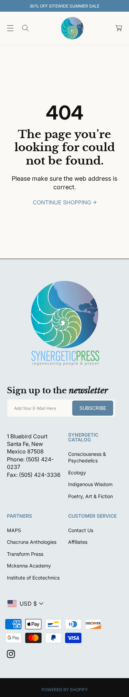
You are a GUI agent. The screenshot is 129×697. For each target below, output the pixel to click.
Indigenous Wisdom (90, 484)
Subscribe (92, 408)
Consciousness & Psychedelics (87, 457)
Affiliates (77, 542)
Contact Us (80, 530)
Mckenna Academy (29, 566)
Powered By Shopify (65, 689)
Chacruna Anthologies (31, 542)
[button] (10, 28)
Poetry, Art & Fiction (90, 496)
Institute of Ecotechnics (33, 578)
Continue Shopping (62, 202)
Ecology (77, 472)
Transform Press (25, 554)
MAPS (14, 530)
